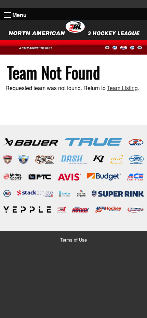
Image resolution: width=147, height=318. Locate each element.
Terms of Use (73, 239)
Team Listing (122, 88)
